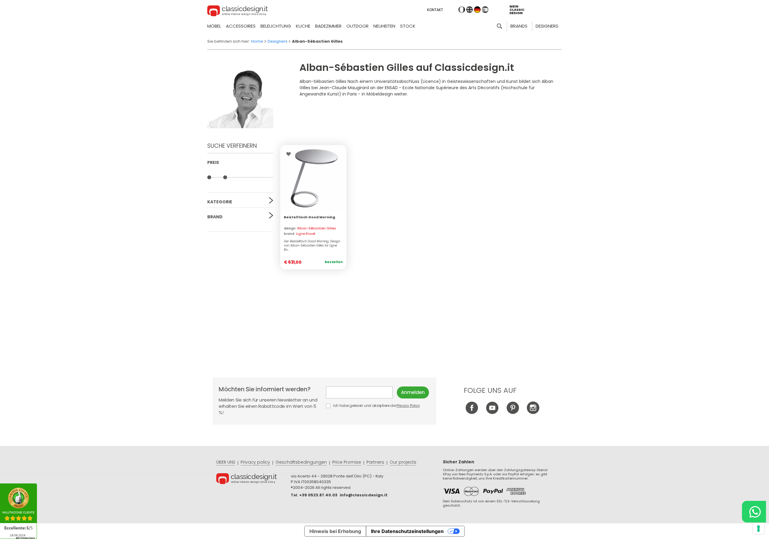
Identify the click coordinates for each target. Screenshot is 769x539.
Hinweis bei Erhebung (335, 531)
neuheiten (384, 26)
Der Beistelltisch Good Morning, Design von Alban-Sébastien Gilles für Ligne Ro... (312, 245)
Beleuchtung (275, 26)
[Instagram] (533, 412)
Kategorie (219, 202)
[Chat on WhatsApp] (754, 511)
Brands (518, 26)
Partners (375, 462)
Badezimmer (328, 26)
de (477, 9)
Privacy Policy (408, 405)
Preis (213, 162)
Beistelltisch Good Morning (309, 217)
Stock (407, 26)
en (469, 9)
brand (299, 233)
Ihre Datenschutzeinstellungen (407, 531)
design (310, 228)
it (461, 9)
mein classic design (516, 10)
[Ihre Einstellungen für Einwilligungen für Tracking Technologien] (758, 528)
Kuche (303, 26)
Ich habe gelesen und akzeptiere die (376, 405)
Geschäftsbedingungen (301, 462)
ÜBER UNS (225, 462)
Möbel (214, 26)
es (485, 9)
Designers (547, 26)
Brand (215, 217)
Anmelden (413, 392)
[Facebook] (472, 412)
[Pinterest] (513, 412)
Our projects (403, 462)
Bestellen (334, 261)
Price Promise (346, 462)
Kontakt (435, 9)
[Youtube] (492, 412)
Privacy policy (255, 462)
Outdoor (357, 26)
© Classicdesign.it (253, 479)
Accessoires (241, 26)
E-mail (361, 392)
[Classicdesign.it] (237, 11)
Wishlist (290, 154)
